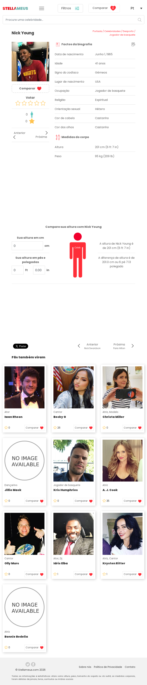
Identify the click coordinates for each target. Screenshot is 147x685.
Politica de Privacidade (108, 667)
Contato (130, 667)
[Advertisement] (30, 164)
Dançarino (10, 485)
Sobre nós (85, 667)
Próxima (41, 137)
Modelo (113, 412)
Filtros (66, 8)
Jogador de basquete (66, 485)
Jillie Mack (12, 490)
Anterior (19, 133)
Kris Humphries (65, 490)
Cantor (57, 412)
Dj (61, 558)
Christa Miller (113, 417)
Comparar (103, 8)
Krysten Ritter (114, 563)
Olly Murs (11, 563)
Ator (7, 412)
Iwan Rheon (13, 417)
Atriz (105, 412)
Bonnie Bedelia (16, 637)
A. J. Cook (110, 490)
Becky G (59, 417)
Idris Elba (60, 563)
